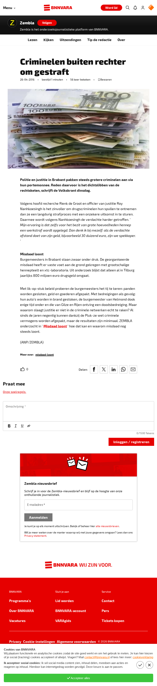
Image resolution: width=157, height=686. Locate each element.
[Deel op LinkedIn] (113, 369)
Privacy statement (35, 535)
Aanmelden (38, 517)
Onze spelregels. (14, 392)
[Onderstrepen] (22, 426)
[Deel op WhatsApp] (123, 369)
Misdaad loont (55, 326)
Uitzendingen (70, 40)
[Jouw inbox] (135, 7)
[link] (44, 354)
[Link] (29, 426)
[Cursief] (16, 426)
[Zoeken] (127, 7)
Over (121, 40)
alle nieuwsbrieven (107, 526)
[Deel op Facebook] (94, 369)
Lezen (32, 40)
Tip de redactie (99, 40)
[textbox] (78, 411)
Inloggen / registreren (131, 442)
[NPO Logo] (151, 8)
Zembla (27, 23)
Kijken (48, 40)
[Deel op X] (104, 369)
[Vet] (9, 426)
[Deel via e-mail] (133, 369)
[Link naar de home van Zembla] (12, 22)
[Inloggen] (143, 7)
